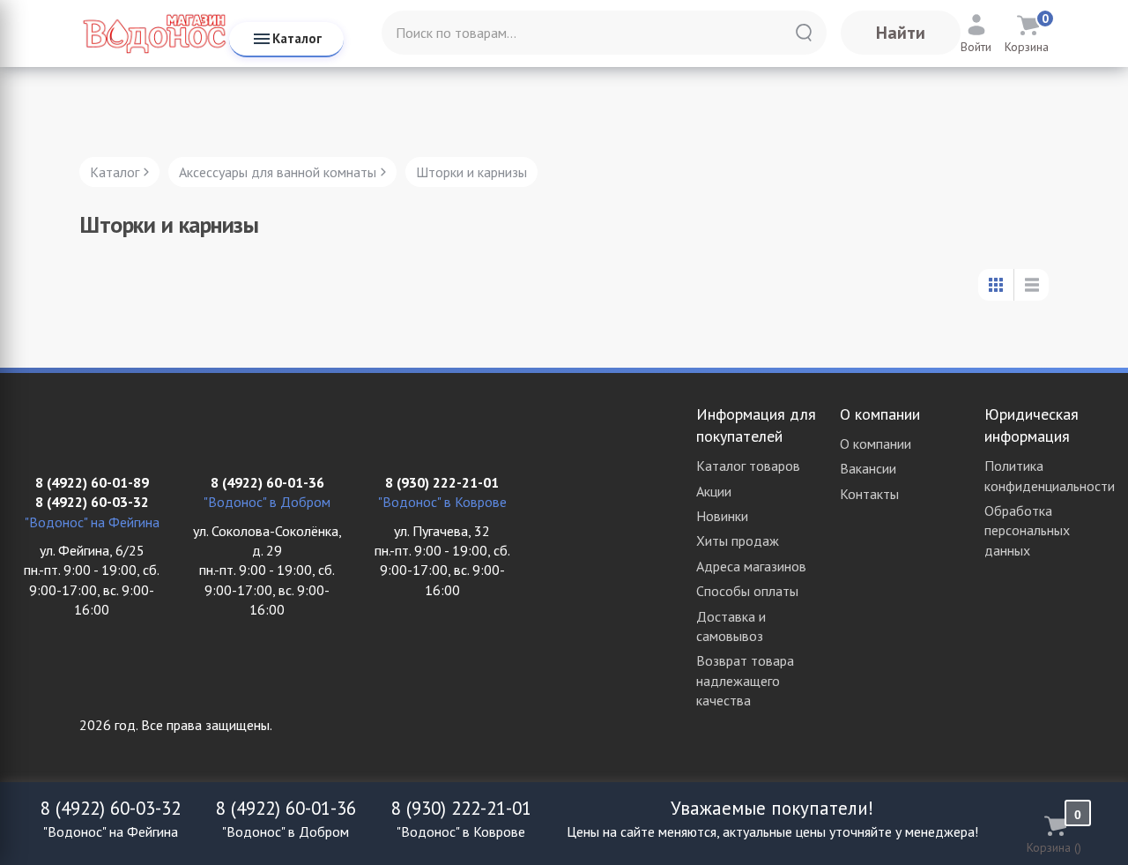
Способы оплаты (747, 591)
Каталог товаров (748, 465)
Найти (900, 32)
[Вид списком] (1031, 285)
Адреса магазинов (751, 566)
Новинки (722, 516)
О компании (875, 443)
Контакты (869, 494)
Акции (713, 491)
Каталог (297, 38)
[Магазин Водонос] (154, 33)
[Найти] (803, 33)
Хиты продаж (737, 540)
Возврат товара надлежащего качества (745, 680)
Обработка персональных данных (1027, 530)
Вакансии (868, 468)
